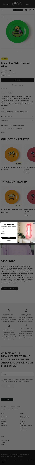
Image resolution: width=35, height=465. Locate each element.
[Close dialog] (34, 223)
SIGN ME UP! (8, 237)
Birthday (3, 233)
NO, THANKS (9, 240)
